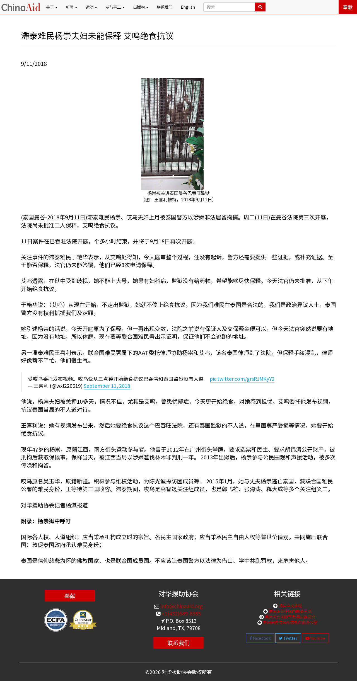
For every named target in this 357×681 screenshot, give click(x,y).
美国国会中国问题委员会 (290, 611)
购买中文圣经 (290, 605)
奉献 (348, 7)
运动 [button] (90, 7)
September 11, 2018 (107, 385)
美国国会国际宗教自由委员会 (289, 616)
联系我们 (164, 7)
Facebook (261, 638)
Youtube (317, 638)
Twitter (290, 638)
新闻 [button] (70, 7)
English (188, 7)
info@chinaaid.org (181, 606)
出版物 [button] (139, 7)
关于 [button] (50, 7)
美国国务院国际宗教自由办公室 (289, 622)
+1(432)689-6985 (180, 613)
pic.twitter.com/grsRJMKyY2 (242, 378)
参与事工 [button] (113, 7)
